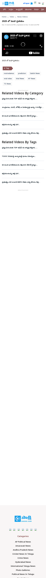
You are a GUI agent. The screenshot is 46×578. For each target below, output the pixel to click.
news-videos (22, 17)
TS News (7, 84)
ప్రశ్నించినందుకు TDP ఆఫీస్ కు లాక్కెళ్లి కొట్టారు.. (19, 99)
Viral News (20, 79)
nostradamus (9, 74)
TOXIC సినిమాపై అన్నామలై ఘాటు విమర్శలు (18, 156)
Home (4, 17)
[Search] (32, 4)
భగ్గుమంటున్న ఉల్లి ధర (10, 125)
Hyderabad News (23, 562)
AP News (31, 79)
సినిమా (36, 10)
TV (39, 4)
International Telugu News (23, 566)
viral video (8, 79)
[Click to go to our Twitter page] (18, 529)
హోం (4, 10)
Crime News (23, 558)
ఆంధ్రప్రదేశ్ (19, 10)
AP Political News (23, 542)
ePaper (27, 3)
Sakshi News (35, 74)
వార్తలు (11, 10)
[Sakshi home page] (23, 518)
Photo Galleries (23, 570)
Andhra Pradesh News (23, 550)
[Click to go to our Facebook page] (10, 529)
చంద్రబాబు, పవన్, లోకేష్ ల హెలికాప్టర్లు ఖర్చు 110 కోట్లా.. (22, 107)
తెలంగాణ (28, 10)
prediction (22, 74)
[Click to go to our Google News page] (35, 529)
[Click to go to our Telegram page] (31, 529)
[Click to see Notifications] (42, 3)
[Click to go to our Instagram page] (23, 529)
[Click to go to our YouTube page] (27, 529)
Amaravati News (23, 546)
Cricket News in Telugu (23, 554)
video (12, 17)
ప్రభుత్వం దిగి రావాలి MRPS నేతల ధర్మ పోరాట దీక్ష (20, 133)
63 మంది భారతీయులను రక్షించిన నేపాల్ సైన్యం (19, 116)
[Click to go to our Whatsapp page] (14, 529)
